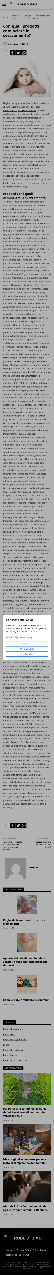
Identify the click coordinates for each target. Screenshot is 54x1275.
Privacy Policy (26, 637)
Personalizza (27, 644)
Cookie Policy (12, 637)
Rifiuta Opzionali (27, 649)
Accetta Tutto (27, 654)
